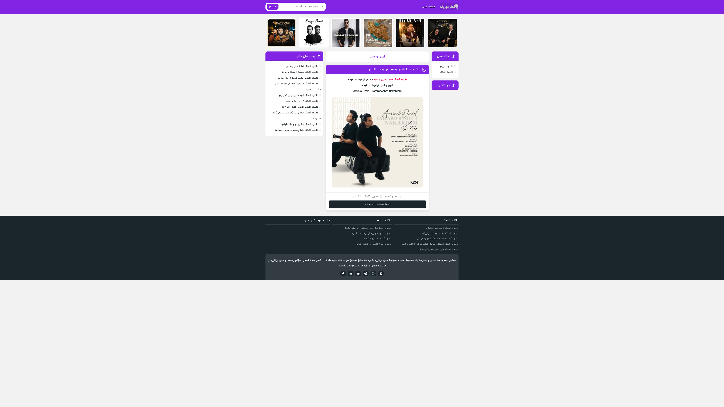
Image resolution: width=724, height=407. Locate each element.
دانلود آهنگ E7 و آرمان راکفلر (301, 101)
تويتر (358, 273)
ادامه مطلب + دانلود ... (377, 204)
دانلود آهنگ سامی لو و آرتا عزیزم (300, 124)
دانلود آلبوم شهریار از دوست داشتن (372, 233)
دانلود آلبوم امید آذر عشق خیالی (374, 244)
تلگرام (366, 273)
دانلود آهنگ (391, 196)
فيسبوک (343, 273)
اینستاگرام (373, 273)
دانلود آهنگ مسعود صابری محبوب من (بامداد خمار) (429, 244)
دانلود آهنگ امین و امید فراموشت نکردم (394, 69)
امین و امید (380, 79)
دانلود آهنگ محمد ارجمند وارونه (300, 72)
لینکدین (351, 273)
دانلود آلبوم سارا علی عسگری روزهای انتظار (368, 228)
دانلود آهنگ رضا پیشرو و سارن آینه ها (296, 130)
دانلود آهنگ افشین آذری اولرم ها (299, 107)
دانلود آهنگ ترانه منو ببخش (302, 66)
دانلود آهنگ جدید (397, 79)
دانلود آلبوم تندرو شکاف (378, 238)
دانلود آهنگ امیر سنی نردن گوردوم (298, 95)
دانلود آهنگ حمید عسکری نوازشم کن (297, 78)
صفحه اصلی (429, 6)
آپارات (381, 273)
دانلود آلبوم (446, 66)
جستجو (272, 6)
